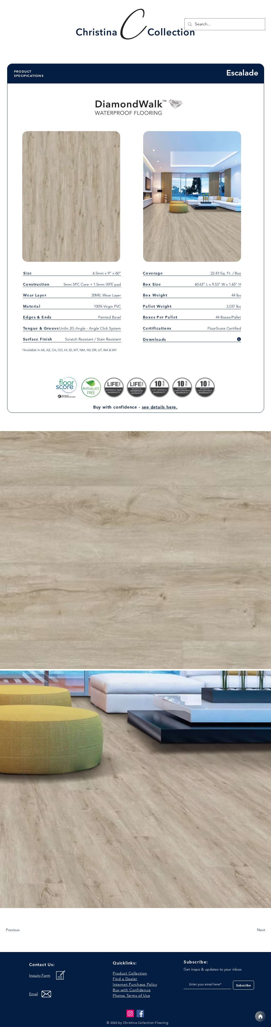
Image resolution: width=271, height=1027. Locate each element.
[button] (131, 995)
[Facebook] (140, 1013)
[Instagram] (130, 1013)
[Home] (260, 1016)
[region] (135, 25)
